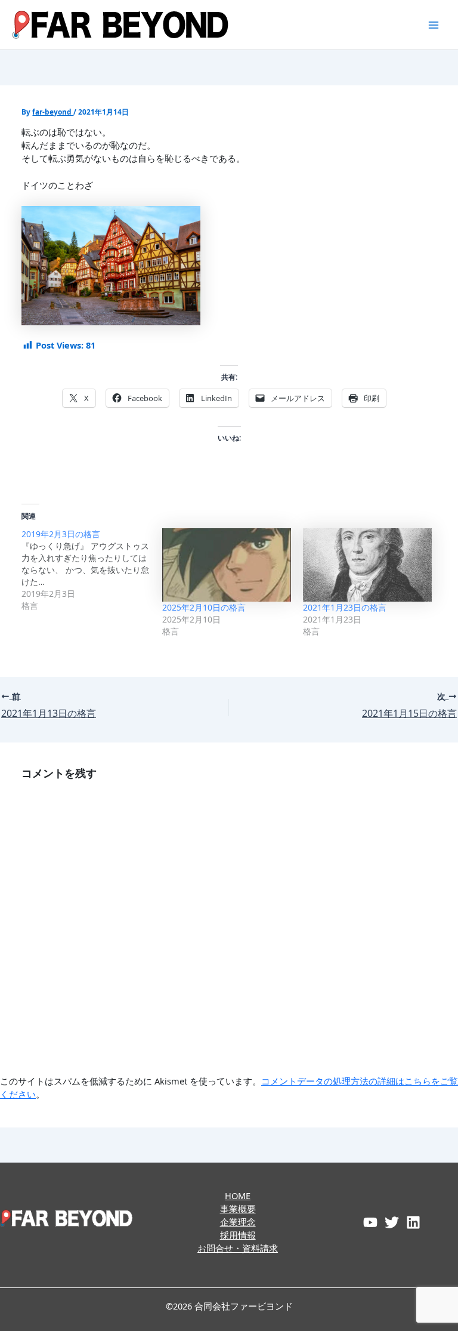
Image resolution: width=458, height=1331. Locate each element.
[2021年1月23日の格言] (367, 565)
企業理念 (238, 1222)
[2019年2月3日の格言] (91, 570)
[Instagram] (413, 1222)
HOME (237, 1195)
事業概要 (238, 1209)
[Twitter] (392, 1222)
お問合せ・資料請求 (237, 1248)
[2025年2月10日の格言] (226, 565)
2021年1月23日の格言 (344, 607)
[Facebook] (370, 1222)
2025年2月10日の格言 (204, 607)
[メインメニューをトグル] (433, 25)
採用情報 (238, 1235)
